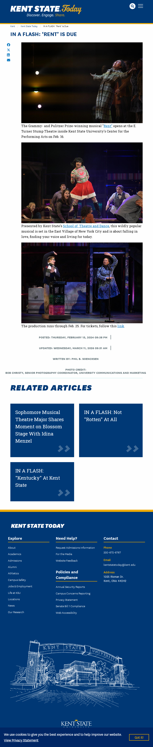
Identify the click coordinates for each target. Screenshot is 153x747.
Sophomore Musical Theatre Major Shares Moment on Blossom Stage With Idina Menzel (39, 426)
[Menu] (140, 6)
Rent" (108, 126)
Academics (14, 554)
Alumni (12, 567)
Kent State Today (46, 11)
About (12, 547)
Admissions (15, 560)
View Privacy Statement (21, 739)
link (120, 326)
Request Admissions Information (75, 547)
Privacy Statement (67, 599)
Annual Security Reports (70, 586)
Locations (14, 599)
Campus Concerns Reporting (73, 593)
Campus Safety (17, 580)
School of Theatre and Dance (86, 226)
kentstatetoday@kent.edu (119, 564)
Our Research (16, 612)
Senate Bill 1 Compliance (70, 606)
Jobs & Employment (20, 586)
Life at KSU (14, 592)
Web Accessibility (66, 612)
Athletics (13, 573)
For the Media (64, 554)
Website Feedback (67, 560)
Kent (12, 26)
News (11, 605)
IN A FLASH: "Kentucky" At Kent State (37, 477)
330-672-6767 (112, 552)
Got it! (139, 737)
